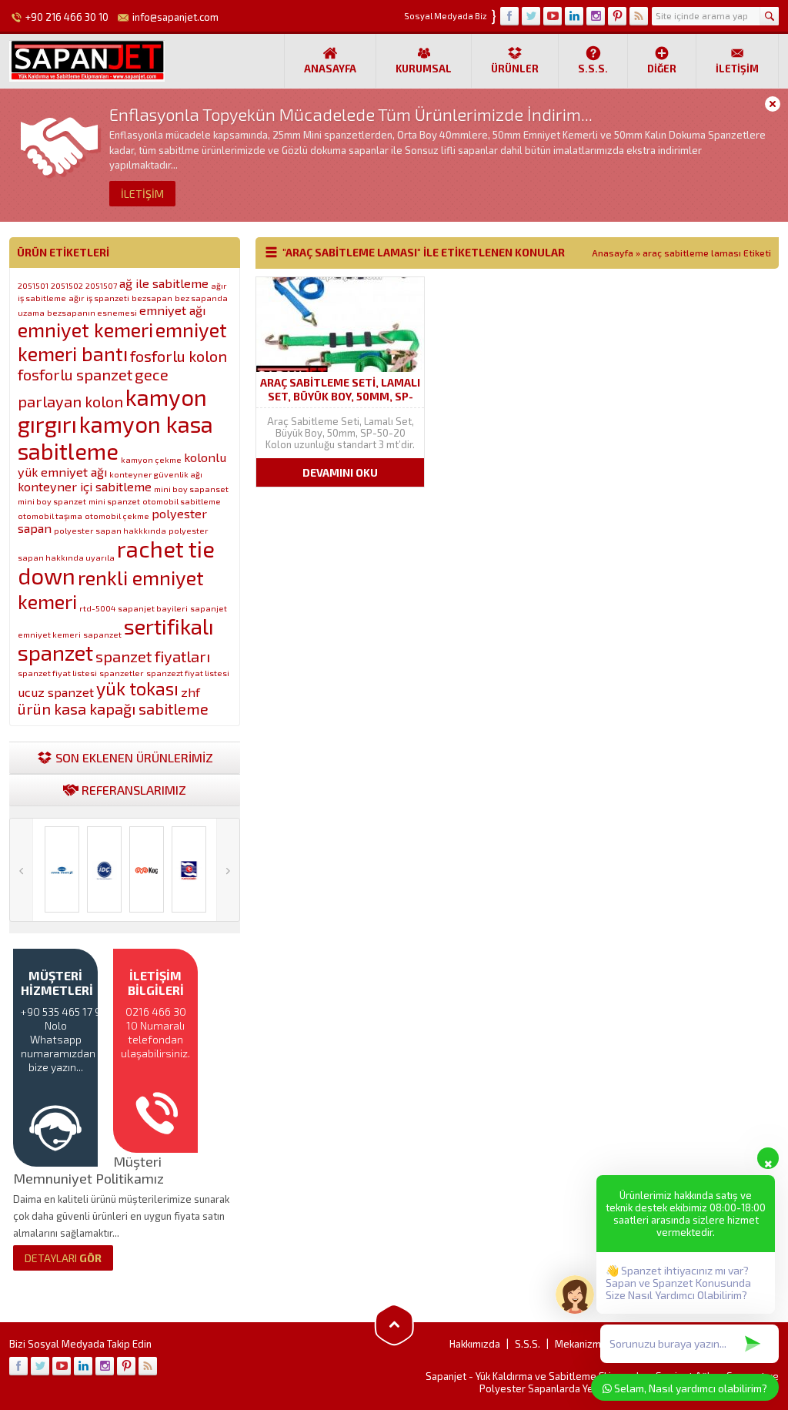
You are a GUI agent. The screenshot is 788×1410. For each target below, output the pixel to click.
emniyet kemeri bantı (122, 341)
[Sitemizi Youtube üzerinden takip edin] (552, 16)
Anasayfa (330, 68)
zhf (190, 692)
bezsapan (152, 298)
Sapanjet (446, 1376)
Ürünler (515, 68)
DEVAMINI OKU (340, 472)
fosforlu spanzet (75, 374)
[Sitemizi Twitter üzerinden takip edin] (531, 16)
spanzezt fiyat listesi (187, 673)
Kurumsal (424, 68)
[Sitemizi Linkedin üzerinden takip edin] (574, 16)
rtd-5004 (97, 608)
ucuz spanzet (56, 692)
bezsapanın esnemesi (92, 312)
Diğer (661, 68)
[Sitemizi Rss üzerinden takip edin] (638, 16)
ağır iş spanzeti (98, 298)
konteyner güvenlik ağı (155, 474)
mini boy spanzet (52, 501)
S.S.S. (593, 68)
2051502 (67, 285)
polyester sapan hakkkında (110, 530)
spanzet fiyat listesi (57, 673)
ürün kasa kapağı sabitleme (113, 708)
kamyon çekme (151, 459)
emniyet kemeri (85, 329)
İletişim (737, 68)
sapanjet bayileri (153, 608)
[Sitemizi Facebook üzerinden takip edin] (509, 16)
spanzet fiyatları (152, 656)
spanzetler (121, 673)
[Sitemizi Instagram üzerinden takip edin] (595, 16)
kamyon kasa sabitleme (115, 437)
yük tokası (137, 688)
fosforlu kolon (178, 356)
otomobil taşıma (50, 516)
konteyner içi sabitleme (85, 486)
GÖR (63, 1257)
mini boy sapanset (191, 489)
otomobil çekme (117, 516)
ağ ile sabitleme (164, 283)
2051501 (33, 285)
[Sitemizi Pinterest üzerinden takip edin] (617, 16)
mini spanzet (114, 501)
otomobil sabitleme (181, 501)
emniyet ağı (172, 310)
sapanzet (102, 634)
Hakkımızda (474, 1344)
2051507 (101, 285)
